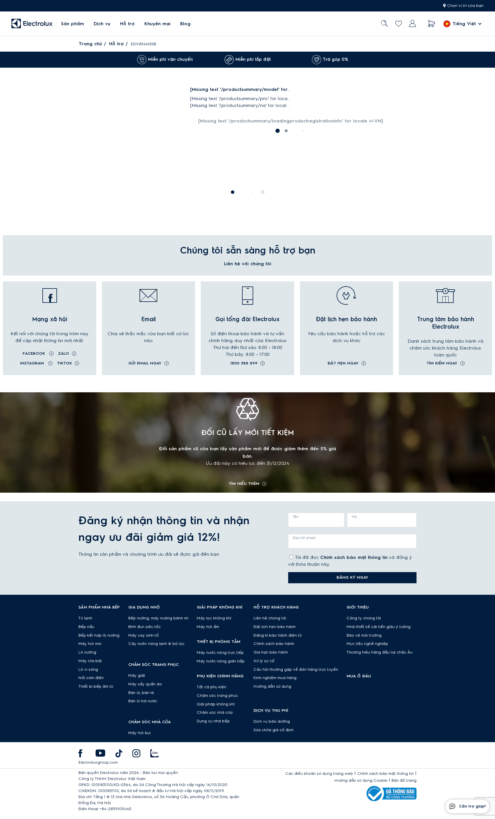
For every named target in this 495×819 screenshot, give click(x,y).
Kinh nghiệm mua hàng (275, 678)
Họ (354, 516)
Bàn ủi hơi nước (142, 701)
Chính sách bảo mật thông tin (354, 557)
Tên (295, 516)
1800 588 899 (244, 363)
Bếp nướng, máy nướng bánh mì (158, 618)
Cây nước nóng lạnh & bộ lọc (156, 644)
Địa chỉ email (304, 538)
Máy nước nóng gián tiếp (221, 661)
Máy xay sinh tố (143, 635)
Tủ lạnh (85, 618)
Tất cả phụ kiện (211, 687)
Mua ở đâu (359, 676)
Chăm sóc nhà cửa (215, 713)
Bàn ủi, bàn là (141, 693)
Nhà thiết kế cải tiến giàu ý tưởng (378, 627)
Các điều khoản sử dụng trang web (319, 774)
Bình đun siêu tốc (144, 627)
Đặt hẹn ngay (343, 363)
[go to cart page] (431, 23)
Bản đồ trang (404, 781)
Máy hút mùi (89, 644)
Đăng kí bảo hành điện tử (278, 635)
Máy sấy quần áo (145, 684)
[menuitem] (72, 23)
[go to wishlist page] (398, 23)
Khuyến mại (157, 24)
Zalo (63, 354)
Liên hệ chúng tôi (270, 618)
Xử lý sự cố (264, 661)
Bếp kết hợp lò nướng (98, 635)
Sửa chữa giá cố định (274, 730)
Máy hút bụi (139, 733)
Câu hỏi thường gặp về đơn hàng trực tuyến (296, 670)
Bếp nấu (86, 627)
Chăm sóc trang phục (217, 696)
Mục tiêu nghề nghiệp (367, 644)
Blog (185, 24)
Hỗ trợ (127, 24)
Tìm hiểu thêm (244, 484)
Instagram (32, 363)
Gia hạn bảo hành (271, 652)
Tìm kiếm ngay (442, 363)
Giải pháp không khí (216, 704)
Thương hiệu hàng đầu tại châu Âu (379, 652)
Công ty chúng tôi (364, 618)
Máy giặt (136, 676)
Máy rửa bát (90, 661)
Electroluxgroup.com (98, 762)
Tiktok (64, 363)
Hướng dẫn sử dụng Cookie (361, 781)
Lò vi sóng (88, 670)
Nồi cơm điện (91, 678)
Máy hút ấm (208, 627)
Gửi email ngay (145, 363)
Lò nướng (87, 652)
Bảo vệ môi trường (364, 635)
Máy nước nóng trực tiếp (220, 653)
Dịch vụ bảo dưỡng (272, 721)
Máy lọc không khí (214, 618)
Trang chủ (90, 44)
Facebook (34, 354)
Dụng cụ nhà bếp (213, 721)
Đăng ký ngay (352, 578)
